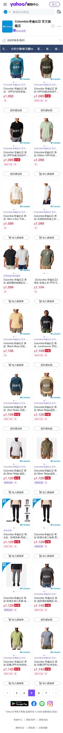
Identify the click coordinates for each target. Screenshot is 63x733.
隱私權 (31, 727)
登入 (54, 4)
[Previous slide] (4, 67)
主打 (5, 49)
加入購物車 (48, 173)
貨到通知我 (16, 110)
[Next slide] (28, 67)
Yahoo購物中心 (24, 4)
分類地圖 (43, 727)
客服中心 (18, 719)
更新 (54, 711)
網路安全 (20, 727)
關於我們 (30, 719)
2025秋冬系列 (16, 40)
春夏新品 (49, 49)
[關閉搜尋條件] (9, 11)
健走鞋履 (58, 49)
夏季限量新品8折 (40, 49)
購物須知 (43, 719)
